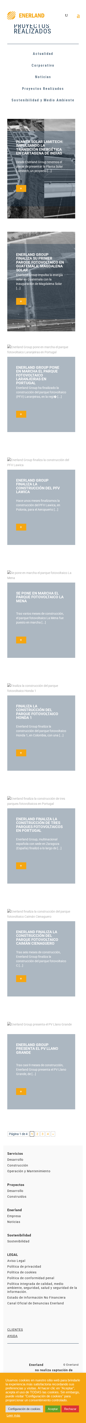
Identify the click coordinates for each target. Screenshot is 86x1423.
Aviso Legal (16, 1261)
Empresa (14, 1216)
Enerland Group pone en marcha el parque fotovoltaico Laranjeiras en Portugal (37, 375)
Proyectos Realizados (43, 89)
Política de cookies (22, 1272)
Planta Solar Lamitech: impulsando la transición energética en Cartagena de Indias (39, 147)
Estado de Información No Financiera (36, 1297)
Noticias (43, 77)
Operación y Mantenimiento (28, 1171)
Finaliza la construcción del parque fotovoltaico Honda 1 (37, 712)
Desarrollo (15, 1159)
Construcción (17, 1165)
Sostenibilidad (18, 1241)
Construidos (16, 1196)
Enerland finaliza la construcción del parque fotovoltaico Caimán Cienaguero (37, 938)
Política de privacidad (24, 1266)
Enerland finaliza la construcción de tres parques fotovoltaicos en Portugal (39, 825)
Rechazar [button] (70, 1409)
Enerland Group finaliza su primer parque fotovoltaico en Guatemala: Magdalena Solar (40, 262)
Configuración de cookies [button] (24, 1409)
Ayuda (12, 1336)
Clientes (15, 1329)
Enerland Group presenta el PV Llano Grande (37, 1049)
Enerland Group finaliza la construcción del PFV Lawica (38, 486)
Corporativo (43, 65)
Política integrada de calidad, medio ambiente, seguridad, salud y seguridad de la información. (42, 1288)
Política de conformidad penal (30, 1278)
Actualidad (43, 54)
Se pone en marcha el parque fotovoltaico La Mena (40, 597)
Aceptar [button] (53, 1409)
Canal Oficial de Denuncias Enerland (35, 1303)
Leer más (13, 1415)
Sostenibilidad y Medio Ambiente (43, 100)
